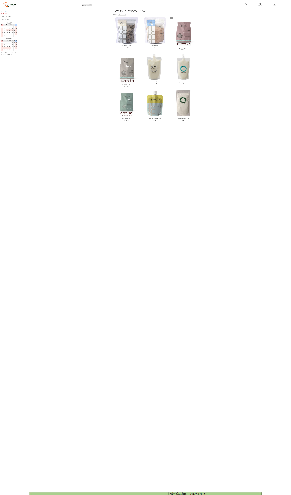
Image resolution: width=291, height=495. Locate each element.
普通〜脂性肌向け (6, 19)
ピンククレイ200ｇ (183, 48)
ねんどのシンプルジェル (155, 82)
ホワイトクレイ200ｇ (126, 84)
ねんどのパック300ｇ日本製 (183, 82)
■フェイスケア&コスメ (6, 11)
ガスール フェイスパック (155, 118)
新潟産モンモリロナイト (183, 118)
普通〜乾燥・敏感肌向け (7, 16)
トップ (115, 11)
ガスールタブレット (126, 45)
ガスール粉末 (155, 45)
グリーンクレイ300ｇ (126, 118)
